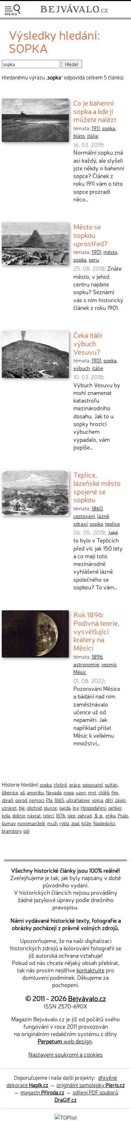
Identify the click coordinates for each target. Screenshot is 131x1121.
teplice (112, 523)
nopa (69, 792)
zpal (75, 823)
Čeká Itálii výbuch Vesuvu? (87, 343)
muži (52, 823)
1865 (59, 800)
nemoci (36, 800)
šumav (8, 823)
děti (109, 800)
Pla (49, 800)
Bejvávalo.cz (87, 998)
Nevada (53, 792)
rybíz (64, 823)
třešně (60, 784)
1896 (97, 656)
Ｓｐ (98, 815)
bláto (79, 135)
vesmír (109, 664)
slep (71, 815)
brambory (11, 831)
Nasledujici (104, 823)
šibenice (10, 792)
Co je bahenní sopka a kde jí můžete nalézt (94, 111)
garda (65, 807)
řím (114, 792)
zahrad (85, 815)
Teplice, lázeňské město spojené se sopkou (97, 486)
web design (65, 1041)
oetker (114, 807)
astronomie (86, 664)
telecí (48, 815)
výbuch (81, 367)
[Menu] (12, 10)
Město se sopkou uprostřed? (90, 234)
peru (94, 259)
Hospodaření (93, 807)
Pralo (123, 815)
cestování (84, 515)
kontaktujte (90, 970)
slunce (50, 807)
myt (92, 792)
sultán (111, 784)
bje (22, 807)
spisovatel (92, 784)
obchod (34, 807)
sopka (108, 128)
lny (76, 807)
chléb (104, 792)
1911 (96, 128)
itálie (92, 135)
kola (6, 815)
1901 (96, 251)
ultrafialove (78, 800)
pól (26, 831)
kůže (86, 823)
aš (22, 792)
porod (21, 800)
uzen (81, 792)
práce (74, 784)
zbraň (7, 800)
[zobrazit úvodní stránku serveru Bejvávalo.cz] (74, 13)
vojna (97, 800)
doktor (18, 815)
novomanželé (31, 823)
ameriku (35, 792)
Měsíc (79, 671)
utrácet (9, 807)
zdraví (80, 523)
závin (120, 800)
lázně (103, 515)
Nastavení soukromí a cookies (65, 1054)
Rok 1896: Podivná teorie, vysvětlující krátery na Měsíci (96, 630)
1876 (60, 815)
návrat (34, 815)
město (110, 251)
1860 (97, 508)
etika (110, 815)
